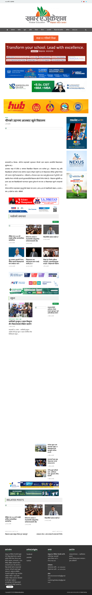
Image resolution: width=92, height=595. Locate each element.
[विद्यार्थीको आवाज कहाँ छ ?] (51, 235)
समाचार (13, 30)
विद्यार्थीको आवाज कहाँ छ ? (51, 237)
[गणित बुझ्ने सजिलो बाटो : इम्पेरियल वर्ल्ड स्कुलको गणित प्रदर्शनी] (40, 470)
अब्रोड (30, 30)
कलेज (19, 30)
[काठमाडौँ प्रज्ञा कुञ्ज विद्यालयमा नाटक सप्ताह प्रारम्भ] (40, 459)
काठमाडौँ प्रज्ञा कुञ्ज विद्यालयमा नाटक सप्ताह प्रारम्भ (53, 461)
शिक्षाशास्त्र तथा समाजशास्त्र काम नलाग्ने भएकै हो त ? (32, 261)
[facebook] (81, 1)
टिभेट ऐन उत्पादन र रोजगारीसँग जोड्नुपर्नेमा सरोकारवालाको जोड (32, 239)
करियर (67, 30)
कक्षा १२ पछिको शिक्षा (46, 38)
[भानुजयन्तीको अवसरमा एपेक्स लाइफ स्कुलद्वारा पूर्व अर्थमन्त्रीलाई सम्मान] (40, 307)
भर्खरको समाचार (12, 319)
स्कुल (25, 30)
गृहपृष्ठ (7, 30)
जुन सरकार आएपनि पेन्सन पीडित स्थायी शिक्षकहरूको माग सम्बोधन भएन (16, 261)
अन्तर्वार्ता (49, 30)
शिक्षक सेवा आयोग (58, 30)
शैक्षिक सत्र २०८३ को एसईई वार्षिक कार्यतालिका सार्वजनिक (16, 238)
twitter (29, 560)
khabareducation (19, 592)
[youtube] (84, 1)
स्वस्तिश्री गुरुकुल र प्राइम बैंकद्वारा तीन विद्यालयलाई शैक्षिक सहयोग (20, 323)
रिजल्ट (36, 30)
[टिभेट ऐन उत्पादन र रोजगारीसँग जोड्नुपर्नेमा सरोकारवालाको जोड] (33, 235)
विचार (42, 30)
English (74, 30)
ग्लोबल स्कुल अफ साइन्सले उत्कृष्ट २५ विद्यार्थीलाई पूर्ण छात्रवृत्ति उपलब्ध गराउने (53, 449)
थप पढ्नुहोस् (10, 587)
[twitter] (86, 1)
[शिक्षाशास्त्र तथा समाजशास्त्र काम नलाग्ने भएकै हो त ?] (33, 257)
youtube (29, 557)
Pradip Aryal (83, 592)
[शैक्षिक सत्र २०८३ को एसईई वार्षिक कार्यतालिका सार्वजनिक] (16, 226)
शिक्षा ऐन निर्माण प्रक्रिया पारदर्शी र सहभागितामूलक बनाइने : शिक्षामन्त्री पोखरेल (51, 261)
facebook (29, 554)
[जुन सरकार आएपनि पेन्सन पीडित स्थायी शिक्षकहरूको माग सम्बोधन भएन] (16, 257)
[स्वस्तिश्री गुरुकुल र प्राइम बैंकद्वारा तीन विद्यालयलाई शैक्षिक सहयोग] (20, 303)
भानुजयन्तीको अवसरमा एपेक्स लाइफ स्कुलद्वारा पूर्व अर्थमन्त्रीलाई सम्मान (53, 310)
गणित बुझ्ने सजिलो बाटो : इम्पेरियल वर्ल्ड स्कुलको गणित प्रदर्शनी (53, 473)
